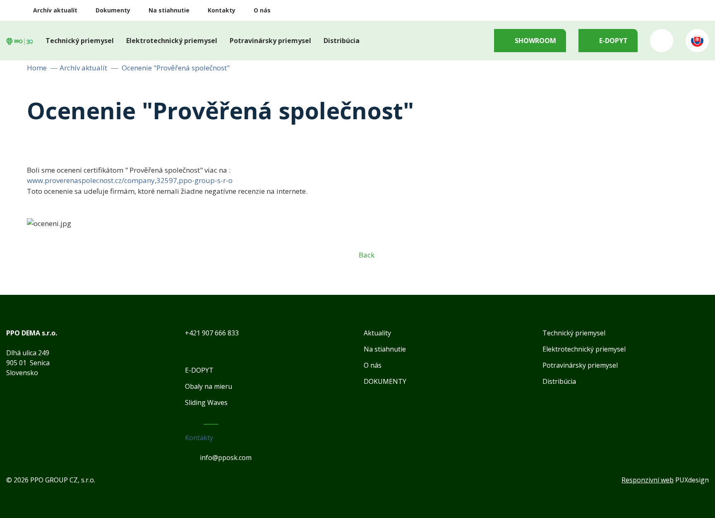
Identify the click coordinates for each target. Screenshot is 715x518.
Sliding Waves (206, 402)
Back (366, 255)
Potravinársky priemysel (270, 40)
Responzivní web (647, 479)
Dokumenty (113, 10)
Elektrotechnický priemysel (171, 40)
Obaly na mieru (208, 386)
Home (37, 67)
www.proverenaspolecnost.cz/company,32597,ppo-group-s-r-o (130, 180)
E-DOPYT (613, 40)
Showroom (535, 40)
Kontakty (221, 10)
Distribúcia (342, 40)
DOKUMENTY (385, 381)
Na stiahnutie (169, 10)
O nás (262, 10)
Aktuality (377, 332)
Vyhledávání (661, 40)
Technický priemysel (80, 40)
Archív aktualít (55, 10)
